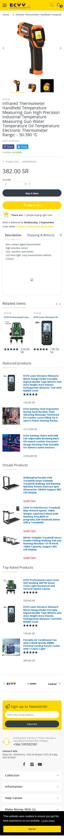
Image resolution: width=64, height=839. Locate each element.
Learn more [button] (48, 820)
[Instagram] (32, 765)
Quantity (6, 179)
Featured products (16, 363)
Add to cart (34, 205)
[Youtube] (40, 765)
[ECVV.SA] (20, 5)
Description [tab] (13, 235)
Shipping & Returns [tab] (40, 235)
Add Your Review (10, 140)
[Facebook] (24, 765)
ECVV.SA (6, 99)
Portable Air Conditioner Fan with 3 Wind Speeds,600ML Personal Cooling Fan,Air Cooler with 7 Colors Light (41, 644)
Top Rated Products (17, 567)
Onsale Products (15, 465)
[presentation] (56, 304)
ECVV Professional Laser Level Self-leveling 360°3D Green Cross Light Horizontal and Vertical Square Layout (17, 317)
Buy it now (32, 193)
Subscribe (32, 724)
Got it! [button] (32, 829)
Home (5, 14)
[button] (11, 349)
